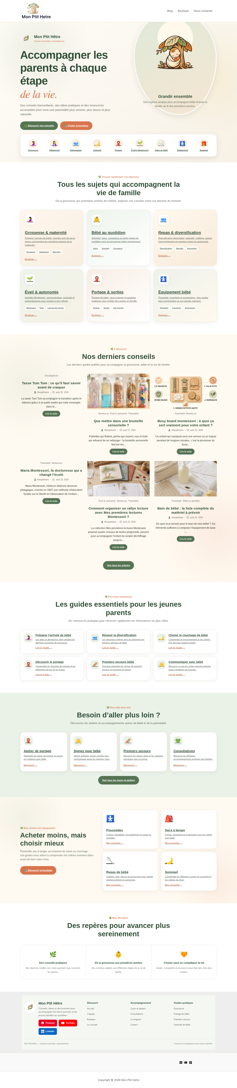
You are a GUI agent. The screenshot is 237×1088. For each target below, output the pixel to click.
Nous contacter (203, 10)
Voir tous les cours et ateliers (118, 780)
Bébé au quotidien (191, 501)
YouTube (70, 1023)
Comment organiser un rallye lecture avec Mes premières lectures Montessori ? (118, 512)
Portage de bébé (181, 1014)
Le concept (92, 1025)
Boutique (183, 10)
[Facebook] (180, 1062)
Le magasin (135, 1019)
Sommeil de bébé (182, 1025)
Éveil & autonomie (118, 413)
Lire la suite (51, 413)
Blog (170, 10)
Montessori (104, 413)
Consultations (136, 1014)
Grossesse (179, 1008)
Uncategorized (51, 375)
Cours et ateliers (138, 1008)
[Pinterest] (190, 1062)
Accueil (90, 1008)
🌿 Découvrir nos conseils (39, 125)
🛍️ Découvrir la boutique (38, 870)
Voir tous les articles (118, 565)
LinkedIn (50, 1031)
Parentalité (133, 413)
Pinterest (50, 1023)
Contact (134, 1025)
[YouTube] (185, 1062)
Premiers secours (182, 1019)
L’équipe (91, 1014)
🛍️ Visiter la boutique (76, 125)
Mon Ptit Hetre (36, 16)
